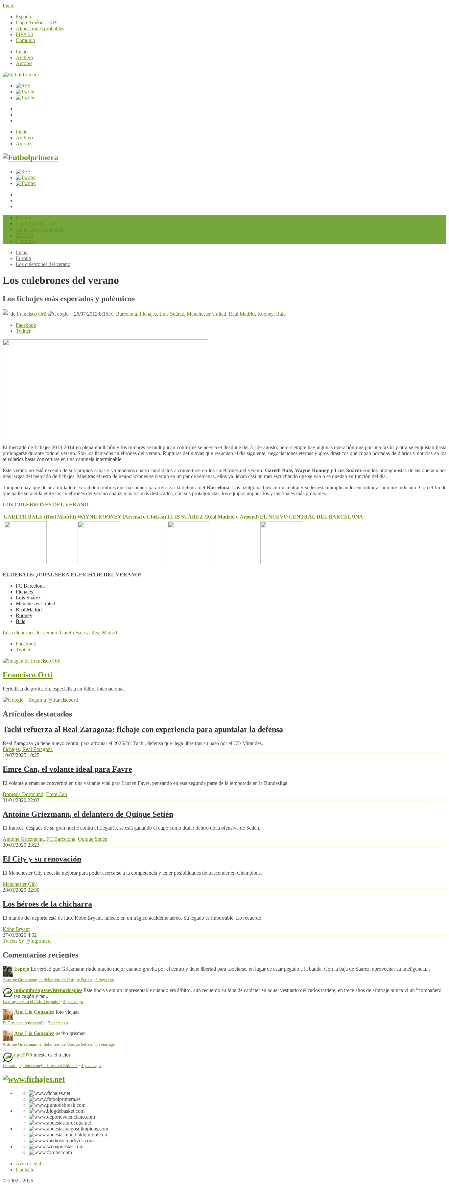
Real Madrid (242, 314)
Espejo (21, 969)
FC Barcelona (122, 314)
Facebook (26, 325)
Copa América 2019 (37, 22)
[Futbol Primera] (21, 74)
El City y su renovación (42, 859)
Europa (23, 258)
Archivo (24, 57)
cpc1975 (23, 1054)
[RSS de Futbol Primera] (23, 85)
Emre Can (56, 794)
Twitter (23, 331)
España (23, 16)
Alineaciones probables (40, 28)
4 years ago (91, 1065)
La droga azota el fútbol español (31, 1001)
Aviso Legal (28, 1163)
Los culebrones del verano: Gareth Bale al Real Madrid (60, 632)
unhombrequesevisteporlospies (48, 990)
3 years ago (58, 1023)
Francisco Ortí (32, 314)
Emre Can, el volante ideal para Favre (67, 769)
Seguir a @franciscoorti (53, 700)
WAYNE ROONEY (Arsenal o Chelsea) (121, 517)
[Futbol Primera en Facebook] (26, 91)
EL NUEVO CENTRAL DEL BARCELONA (311, 517)
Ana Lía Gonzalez (34, 1012)
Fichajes (148, 314)
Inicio (8, 5)
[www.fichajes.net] (34, 1079)
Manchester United (206, 314)
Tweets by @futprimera (27, 941)
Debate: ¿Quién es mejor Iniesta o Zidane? (40, 1065)
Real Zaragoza (37, 749)
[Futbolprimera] (30, 157)
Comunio (25, 40)
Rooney (265, 314)
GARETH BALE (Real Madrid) (40, 517)
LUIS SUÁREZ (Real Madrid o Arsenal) (213, 517)
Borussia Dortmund (23, 794)
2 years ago (73, 1001)
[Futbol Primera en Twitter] (26, 97)
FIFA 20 (24, 34)
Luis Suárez (171, 314)
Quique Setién (92, 839)
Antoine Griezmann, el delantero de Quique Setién (88, 814)
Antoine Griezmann (23, 839)
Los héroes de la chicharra (47, 904)
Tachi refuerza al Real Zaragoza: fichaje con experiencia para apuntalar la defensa (143, 729)
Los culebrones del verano (43, 264)
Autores (24, 63)
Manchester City (20, 884)
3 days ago (104, 980)
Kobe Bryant (16, 929)
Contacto (25, 1169)
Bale (281, 314)
